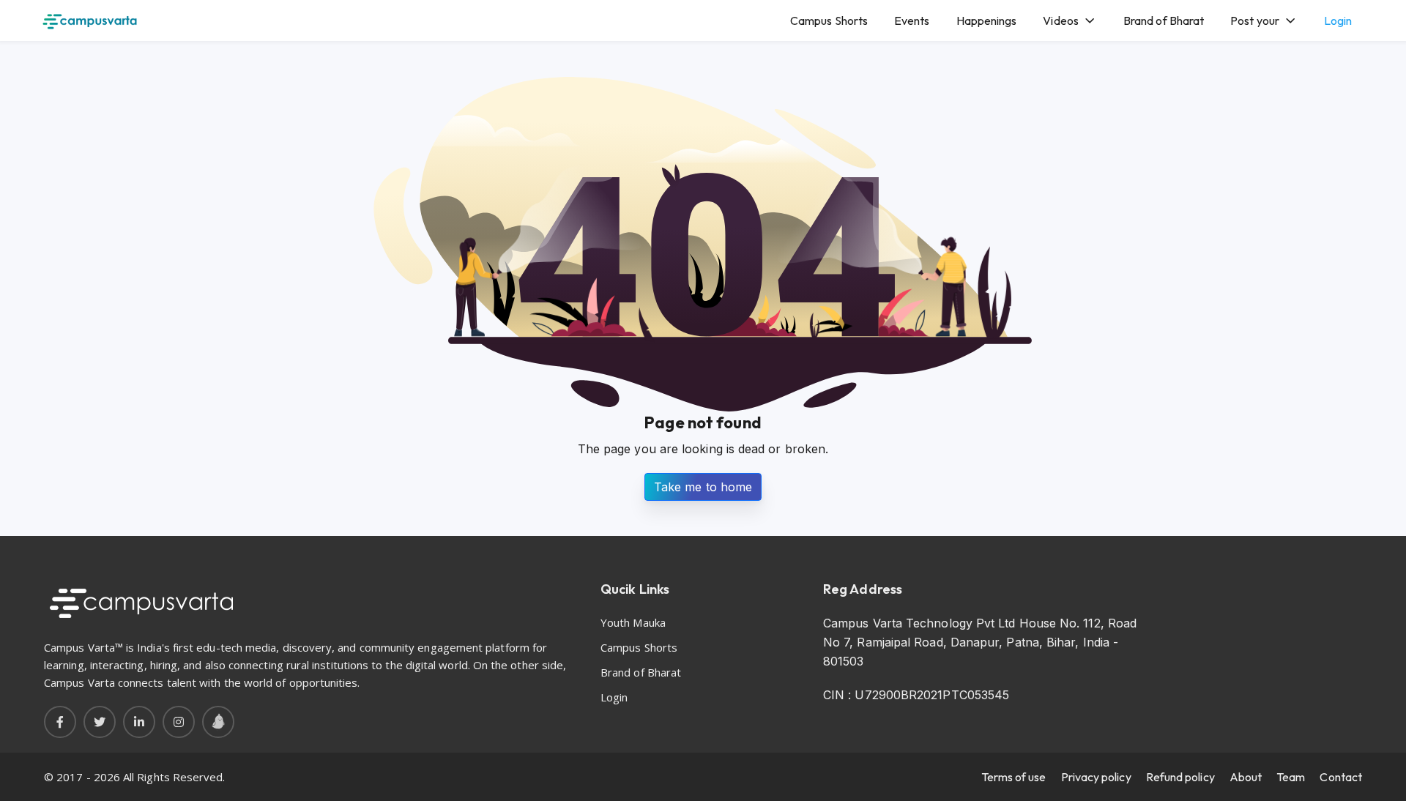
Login (1338, 20)
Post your (1254, 20)
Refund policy (1180, 777)
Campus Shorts (829, 20)
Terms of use (1013, 777)
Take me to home (703, 487)
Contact (1341, 777)
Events (911, 20)
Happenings (986, 20)
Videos (1060, 20)
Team (1290, 777)
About (1246, 777)
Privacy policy (1096, 777)
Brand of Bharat (1163, 20)
